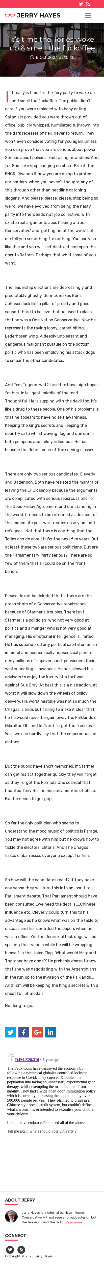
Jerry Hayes (38, 15)
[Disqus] (52, 1114)
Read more (74, 1222)
